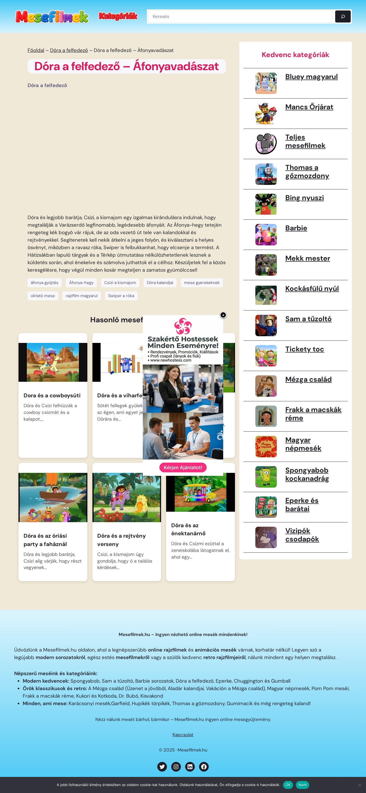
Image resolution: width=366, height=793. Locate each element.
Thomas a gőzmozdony (307, 172)
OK (288, 785)
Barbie (296, 228)
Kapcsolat (183, 735)
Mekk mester (307, 258)
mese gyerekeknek (202, 282)
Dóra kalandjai (160, 282)
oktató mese (43, 295)
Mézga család (308, 379)
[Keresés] (343, 16)
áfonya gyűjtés (44, 282)
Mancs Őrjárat (309, 106)
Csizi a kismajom (120, 282)
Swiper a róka (121, 295)
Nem (302, 785)
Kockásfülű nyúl (312, 288)
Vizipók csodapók (302, 535)
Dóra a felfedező (69, 50)
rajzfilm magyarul (82, 295)
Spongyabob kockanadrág (307, 474)
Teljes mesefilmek (305, 141)
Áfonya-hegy (81, 282)
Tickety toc (304, 349)
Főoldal (36, 50)
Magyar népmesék (303, 444)
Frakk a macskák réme (313, 414)
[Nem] (359, 785)
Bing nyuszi (304, 197)
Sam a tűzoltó (308, 318)
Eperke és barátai (302, 505)
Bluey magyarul (311, 76)
